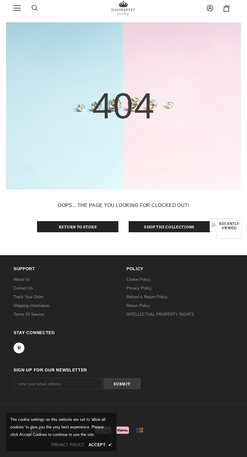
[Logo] (123, 7)
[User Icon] (210, 8)
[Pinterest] (19, 348)
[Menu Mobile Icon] (17, 8)
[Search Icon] (35, 8)
